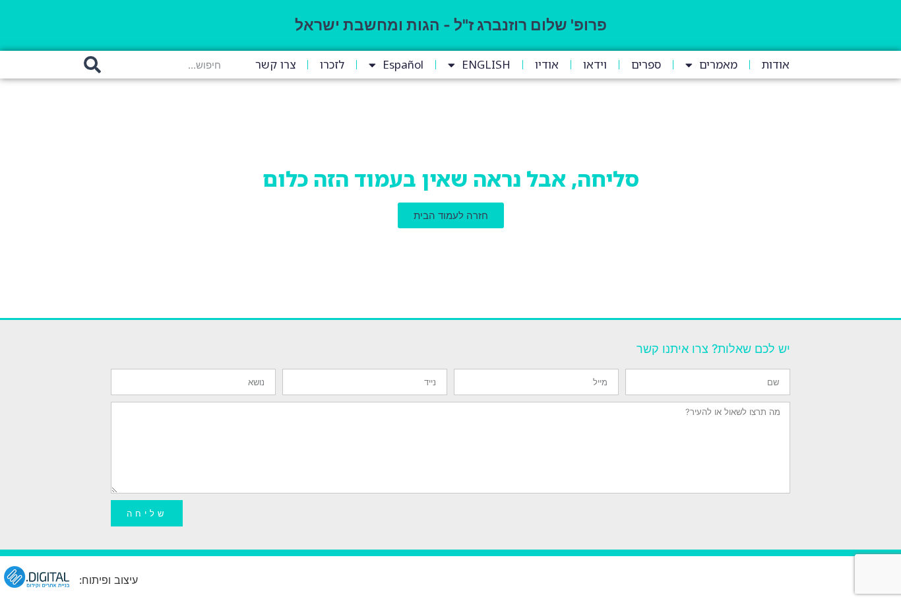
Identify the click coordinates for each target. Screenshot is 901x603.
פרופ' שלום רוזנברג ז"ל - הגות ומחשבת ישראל (451, 25)
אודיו (547, 64)
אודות (776, 64)
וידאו (595, 64)
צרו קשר (275, 64)
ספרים (646, 64)
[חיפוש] (93, 65)
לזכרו (332, 64)
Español (403, 64)
